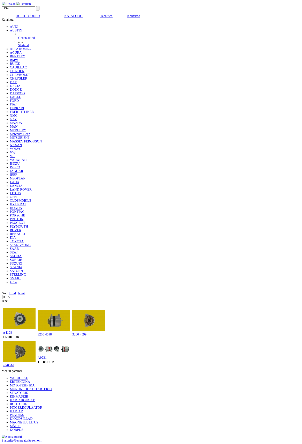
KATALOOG (73, 16)
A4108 (7, 332)
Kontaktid (133, 16)
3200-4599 (79, 334)
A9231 (42, 357)
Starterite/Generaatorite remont (21, 440)
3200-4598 (45, 334)
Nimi (21, 293)
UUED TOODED (28, 16)
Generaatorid (26, 37)
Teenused (106, 16)
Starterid (23, 45)
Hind (12, 293)
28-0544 (8, 365)
